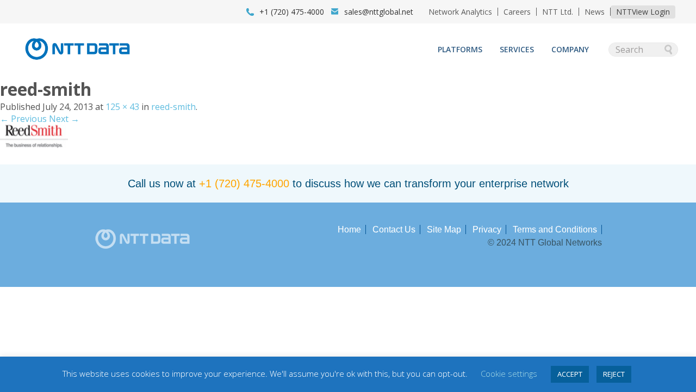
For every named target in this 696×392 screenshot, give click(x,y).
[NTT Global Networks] (77, 63)
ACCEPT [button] (569, 374)
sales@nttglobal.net (378, 12)
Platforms (460, 49)
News (595, 12)
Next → (64, 119)
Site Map (444, 229)
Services (517, 49)
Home (349, 229)
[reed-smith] (34, 145)
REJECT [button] (614, 374)
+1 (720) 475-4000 (244, 183)
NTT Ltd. (557, 12)
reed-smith (173, 107)
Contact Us (393, 229)
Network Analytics (460, 12)
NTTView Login (643, 12)
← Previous (23, 119)
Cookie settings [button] (509, 373)
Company (570, 49)
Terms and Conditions (555, 229)
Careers (517, 12)
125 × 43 (122, 107)
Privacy (487, 229)
